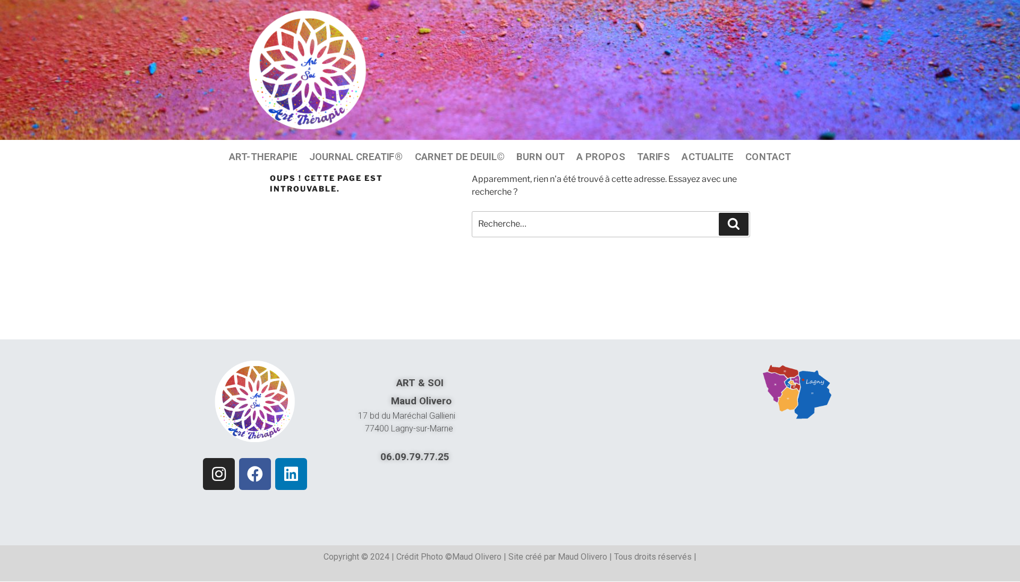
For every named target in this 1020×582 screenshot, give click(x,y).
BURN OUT (540, 156)
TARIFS (653, 156)
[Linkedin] (291, 474)
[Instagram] (219, 474)
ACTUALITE (708, 156)
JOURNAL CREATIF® (356, 156)
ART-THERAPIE (263, 156)
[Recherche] (734, 224)
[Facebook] (255, 474)
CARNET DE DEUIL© (460, 156)
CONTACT (768, 156)
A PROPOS (600, 156)
